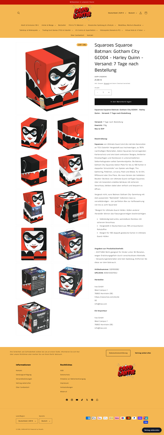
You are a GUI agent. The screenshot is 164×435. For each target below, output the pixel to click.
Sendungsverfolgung (23, 374)
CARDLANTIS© (25, 429)
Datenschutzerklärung (118, 353)
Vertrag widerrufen (143, 353)
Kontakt (19, 370)
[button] (18, 13)
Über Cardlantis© (22, 387)
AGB (61, 370)
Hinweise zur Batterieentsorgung (73, 379)
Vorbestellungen (66, 387)
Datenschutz (65, 374)
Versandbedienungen (24, 379)
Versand (106, 83)
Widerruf (63, 391)
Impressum (64, 383)
